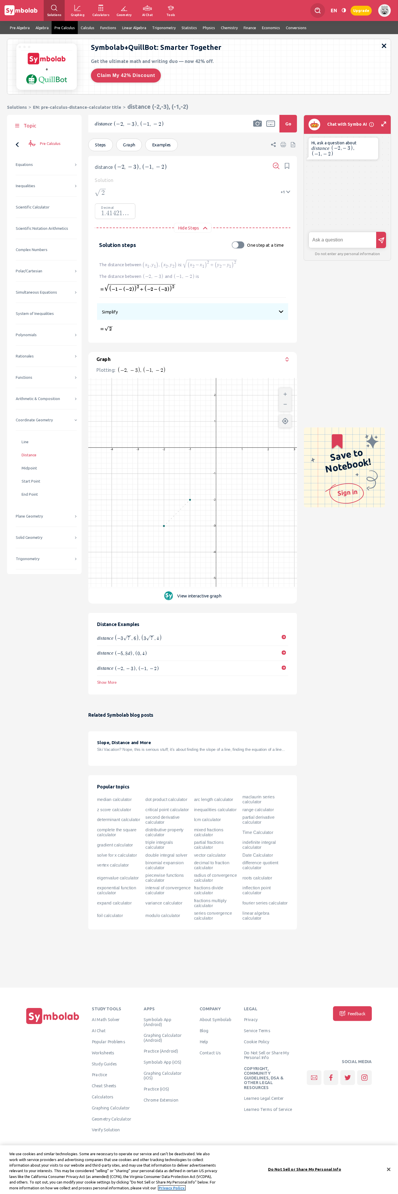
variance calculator (163, 903)
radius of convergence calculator (215, 878)
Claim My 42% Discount (126, 75)
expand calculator (114, 903)
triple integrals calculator (159, 845)
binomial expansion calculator (164, 865)
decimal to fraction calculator (211, 865)
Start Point (31, 481)
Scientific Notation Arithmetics (42, 228)
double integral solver (166, 855)
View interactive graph (199, 595)
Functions (24, 377)
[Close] (388, 1169)
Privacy (251, 1019)
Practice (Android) (161, 1051)
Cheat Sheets (104, 1085)
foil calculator (110, 915)
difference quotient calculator (260, 865)
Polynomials (26, 335)
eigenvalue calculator (118, 877)
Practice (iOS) (156, 1088)
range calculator (258, 809)
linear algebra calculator (255, 915)
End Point (30, 494)
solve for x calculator (117, 855)
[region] (199, 1169)
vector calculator (210, 855)
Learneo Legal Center (263, 1098)
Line (25, 442)
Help (204, 1041)
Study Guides (104, 1063)
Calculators (103, 1096)
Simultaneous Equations (36, 292)
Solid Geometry (29, 537)
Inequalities (25, 186)
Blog (204, 1030)
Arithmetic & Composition (38, 399)
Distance (29, 455)
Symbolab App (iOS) (163, 1062)
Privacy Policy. (172, 1188)
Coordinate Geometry (34, 420)
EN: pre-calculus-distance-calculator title (77, 107)
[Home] (52, 1024)
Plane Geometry (29, 516)
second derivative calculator (162, 819)
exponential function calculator (116, 890)
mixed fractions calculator (208, 832)
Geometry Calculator (111, 1118)
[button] (257, 127)
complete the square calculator (116, 832)
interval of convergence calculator (168, 890)
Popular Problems (108, 1041)
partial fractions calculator (209, 845)
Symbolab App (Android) (157, 1021)
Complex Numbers (31, 250)
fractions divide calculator (208, 890)
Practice (99, 1074)
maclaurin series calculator (258, 799)
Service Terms (257, 1030)
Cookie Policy (256, 1041)
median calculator (114, 799)
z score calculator (114, 809)
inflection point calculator (256, 890)
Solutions (17, 107)
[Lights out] (344, 10)
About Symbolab (215, 1019)
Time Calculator (257, 832)
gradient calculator (115, 844)
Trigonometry (28, 559)
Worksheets (103, 1052)
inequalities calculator (215, 809)
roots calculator (257, 877)
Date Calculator (257, 855)
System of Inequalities (35, 313)
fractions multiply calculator (210, 903)
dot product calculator (166, 799)
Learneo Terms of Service (268, 1109)
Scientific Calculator (33, 207)
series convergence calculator (213, 915)
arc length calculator (213, 799)
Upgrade (361, 10)
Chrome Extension (161, 1099)
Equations (24, 164)
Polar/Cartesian (29, 271)
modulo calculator (162, 915)
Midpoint (29, 468)
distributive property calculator (164, 832)
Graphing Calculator (111, 1107)
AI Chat (99, 1030)
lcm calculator (207, 819)
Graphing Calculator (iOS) (163, 1075)
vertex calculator (113, 865)
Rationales (25, 356)
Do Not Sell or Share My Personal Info (266, 1055)
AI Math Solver (105, 1019)
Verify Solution (106, 1129)
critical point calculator (167, 809)
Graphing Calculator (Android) (163, 1037)
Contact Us (210, 1052)
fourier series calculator (265, 903)
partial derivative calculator (258, 819)
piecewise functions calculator (164, 878)
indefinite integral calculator (259, 845)
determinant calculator (118, 819)
